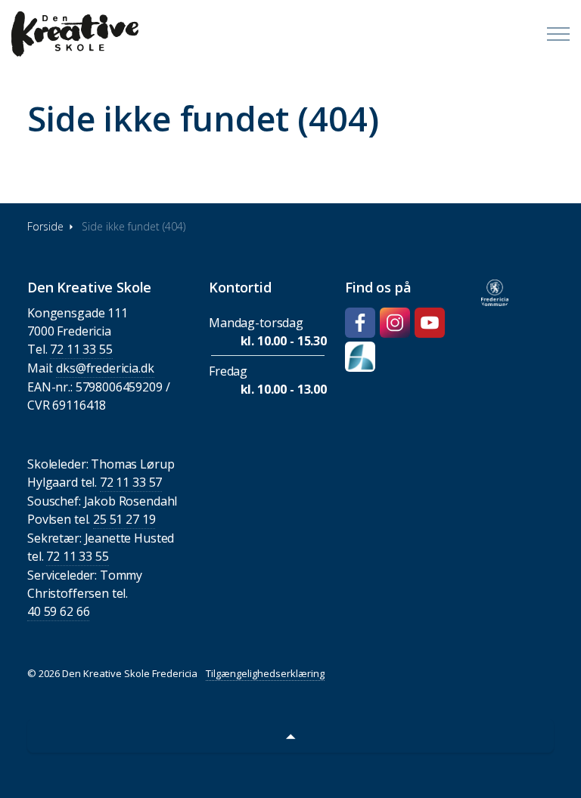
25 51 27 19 (124, 519)
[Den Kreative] (74, 34)
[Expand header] (558, 34)
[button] (494, 293)
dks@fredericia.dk (105, 368)
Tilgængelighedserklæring (265, 673)
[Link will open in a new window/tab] (360, 323)
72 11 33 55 (81, 349)
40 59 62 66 (58, 611)
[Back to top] (290, 736)
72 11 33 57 (131, 482)
